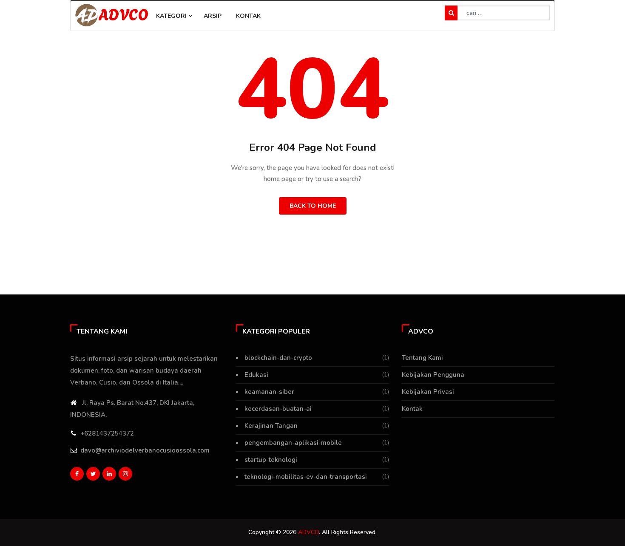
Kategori (172, 16)
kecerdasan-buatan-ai (278, 409)
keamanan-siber (269, 392)
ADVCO (123, 13)
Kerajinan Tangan (271, 426)
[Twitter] (93, 474)
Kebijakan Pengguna (433, 375)
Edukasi (256, 375)
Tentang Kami (422, 358)
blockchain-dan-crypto (278, 358)
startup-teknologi (270, 459)
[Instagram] (125, 474)
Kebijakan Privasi (428, 392)
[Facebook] (77, 474)
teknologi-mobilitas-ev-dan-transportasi (305, 476)
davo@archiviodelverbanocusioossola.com (145, 450)
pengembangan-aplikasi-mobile (293, 442)
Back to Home (313, 206)
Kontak (248, 16)
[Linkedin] (109, 474)
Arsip (213, 16)
